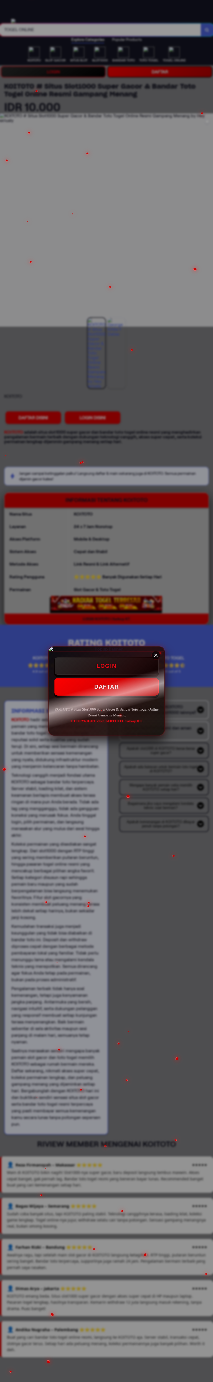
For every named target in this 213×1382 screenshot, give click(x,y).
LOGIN (106, 666)
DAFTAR (106, 687)
